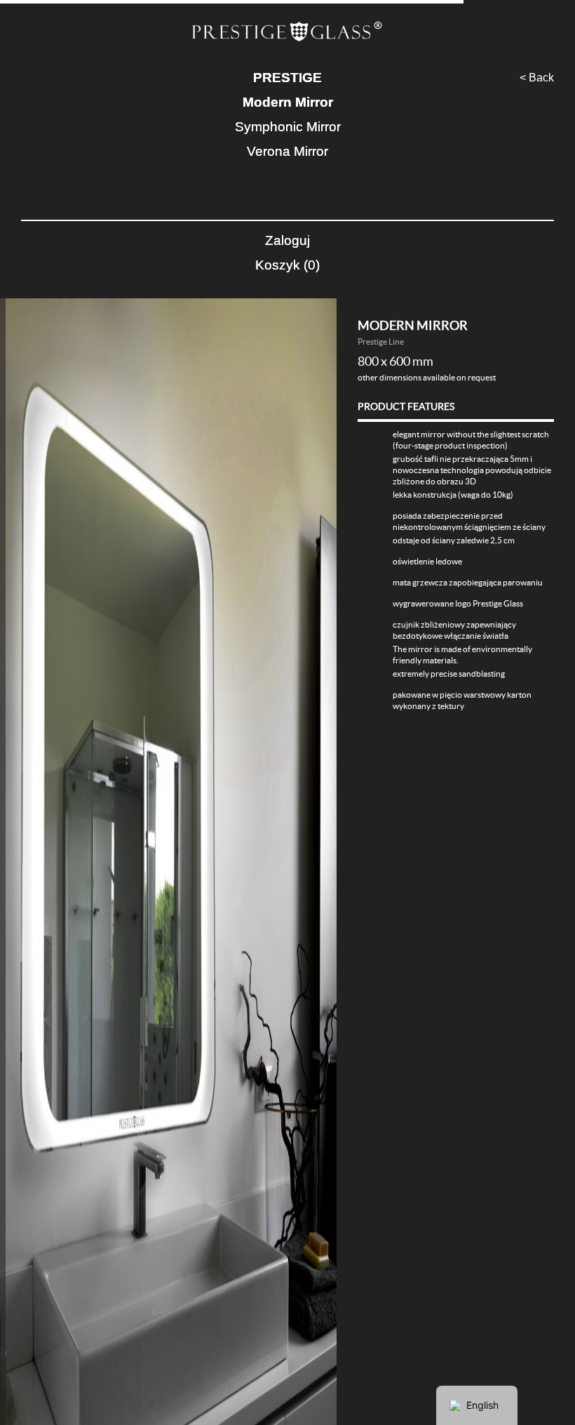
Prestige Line (381, 341)
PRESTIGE (287, 77)
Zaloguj (287, 240)
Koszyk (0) (287, 265)
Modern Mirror (288, 102)
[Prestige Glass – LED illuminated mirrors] (287, 32)
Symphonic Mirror (288, 126)
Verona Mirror (287, 151)
